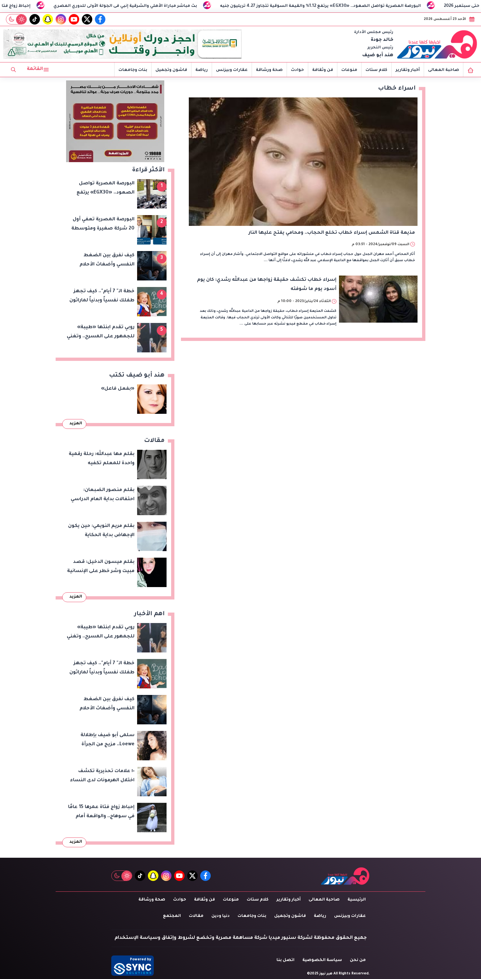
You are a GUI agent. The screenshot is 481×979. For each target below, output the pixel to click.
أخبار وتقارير (408, 70)
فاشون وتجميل (171, 70)
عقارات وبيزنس (232, 70)
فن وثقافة (322, 70)
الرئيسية (356, 900)
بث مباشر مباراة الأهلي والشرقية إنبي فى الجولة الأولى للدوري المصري (171, 6)
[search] (13, 69)
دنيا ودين (220, 916)
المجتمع (172, 916)
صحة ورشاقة (269, 70)
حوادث (297, 70)
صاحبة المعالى (443, 70)
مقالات (196, 916)
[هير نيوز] (437, 44)
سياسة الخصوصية (322, 960)
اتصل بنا (285, 960)
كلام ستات (376, 70)
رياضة (201, 70)
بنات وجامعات (132, 70)
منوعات (349, 70)
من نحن (358, 960)
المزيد (75, 423)
